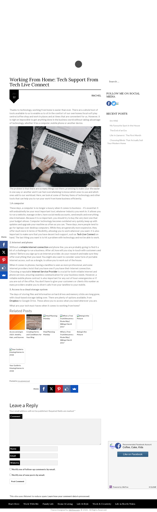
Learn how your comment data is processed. (69, 496)
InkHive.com (74, 510)
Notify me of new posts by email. (28, 475)
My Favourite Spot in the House (125, 125)
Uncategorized (23, 381)
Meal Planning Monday (49, 333)
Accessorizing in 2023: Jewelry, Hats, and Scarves (17, 334)
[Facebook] (44, 389)
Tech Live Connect (86, 234)
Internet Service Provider (45, 271)
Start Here (13, 504)
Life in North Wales (125, 504)
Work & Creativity (102, 504)
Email (13, 455)
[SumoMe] (74, 389)
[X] (51, 389)
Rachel (96, 95)
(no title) (114, 120)
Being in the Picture (82, 333)
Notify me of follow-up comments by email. (33, 469)
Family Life (48, 504)
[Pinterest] (59, 389)
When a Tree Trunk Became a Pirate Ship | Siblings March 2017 (66, 337)
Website (14, 462)
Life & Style (83, 504)
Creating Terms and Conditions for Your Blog (34, 334)
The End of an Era (118, 130)
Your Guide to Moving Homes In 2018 (17, 368)
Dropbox (14, 300)
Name (13, 448)
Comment (16, 416)
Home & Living (65, 504)
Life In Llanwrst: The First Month (125, 135)
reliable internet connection (34, 247)
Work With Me (31, 504)
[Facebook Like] (67, 389)
